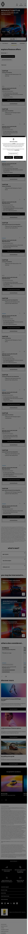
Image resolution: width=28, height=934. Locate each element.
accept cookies (18, 157)
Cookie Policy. (16, 150)
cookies (13, 143)
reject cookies (9, 157)
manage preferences (13, 153)
